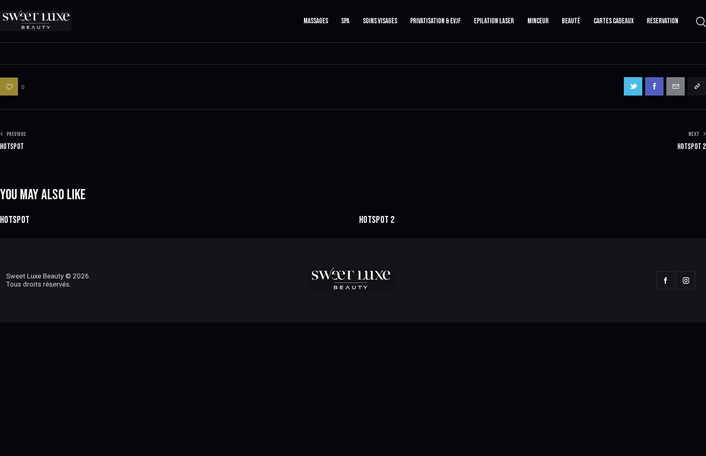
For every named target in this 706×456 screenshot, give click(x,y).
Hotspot (14, 220)
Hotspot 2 (377, 220)
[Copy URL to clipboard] (697, 86)
